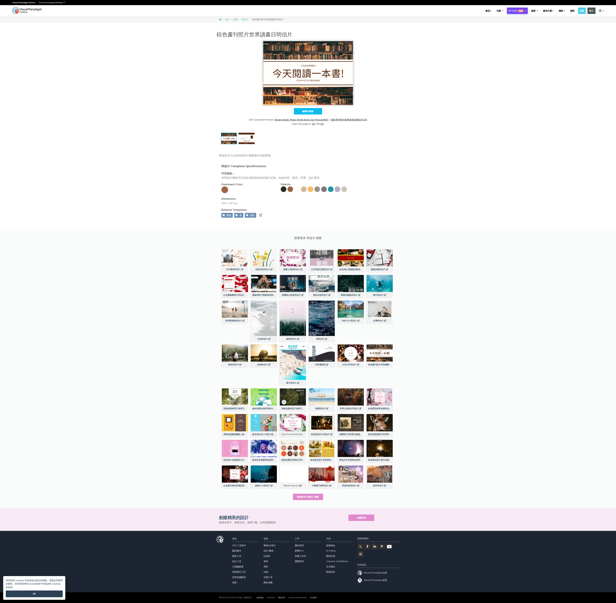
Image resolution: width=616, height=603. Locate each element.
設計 (227, 19)
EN (313, 123)
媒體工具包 (300, 555)
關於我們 (299, 545)
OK (34, 593)
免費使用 (361, 517)
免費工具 (268, 577)
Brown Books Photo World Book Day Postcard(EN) (301, 119)
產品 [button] (487, 10)
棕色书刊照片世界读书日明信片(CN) (349, 119)
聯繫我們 (299, 561)
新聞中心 (299, 550)
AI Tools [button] (516, 10)
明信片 (245, 19)
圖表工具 (236, 555)
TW (318, 123)
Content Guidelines (337, 561)
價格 (572, 10)
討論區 (267, 555)
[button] (500, 11)
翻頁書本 (236, 550)
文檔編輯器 (238, 566)
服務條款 (330, 545)
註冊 (582, 10)
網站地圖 (268, 582)
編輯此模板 (308, 111)
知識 (266, 571)
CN (322, 123)
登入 (591, 10)
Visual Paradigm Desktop (51, 2)
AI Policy (331, 550)
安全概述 (330, 566)
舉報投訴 (330, 571)
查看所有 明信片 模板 (308, 496)
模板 (235, 19)
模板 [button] (561, 10)
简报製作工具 (239, 571)
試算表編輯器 (239, 577)
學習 (266, 561)
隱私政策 (330, 555)
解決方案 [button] (547, 10)
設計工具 (236, 561)
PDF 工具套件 (239, 545)
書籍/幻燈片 (270, 545)
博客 (266, 566)
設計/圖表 (269, 550)
